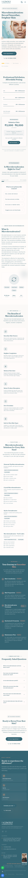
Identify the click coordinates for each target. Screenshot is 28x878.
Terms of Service (19, 874)
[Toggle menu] (25, 2)
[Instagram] (3, 831)
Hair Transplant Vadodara (8, 865)
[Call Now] (2, 871)
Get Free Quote (13, 142)
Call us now (8, 810)
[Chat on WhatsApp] (2, 867)
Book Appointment (8, 53)
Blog (6, 874)
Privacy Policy (11, 874)
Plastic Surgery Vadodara (8, 866)
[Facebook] (6, 831)
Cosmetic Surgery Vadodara (19, 865)
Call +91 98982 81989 (10, 58)
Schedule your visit (8, 805)
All (26, 863)
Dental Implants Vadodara (19, 866)
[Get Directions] (2, 875)
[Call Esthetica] (21, 2)
